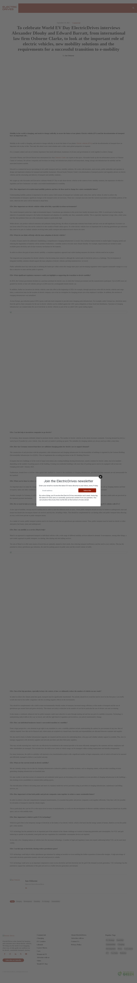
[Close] (100, 477)
